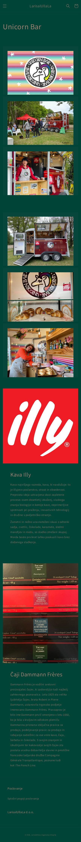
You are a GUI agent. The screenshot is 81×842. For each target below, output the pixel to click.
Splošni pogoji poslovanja (23, 798)
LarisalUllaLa (36, 835)
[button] (5, 6)
